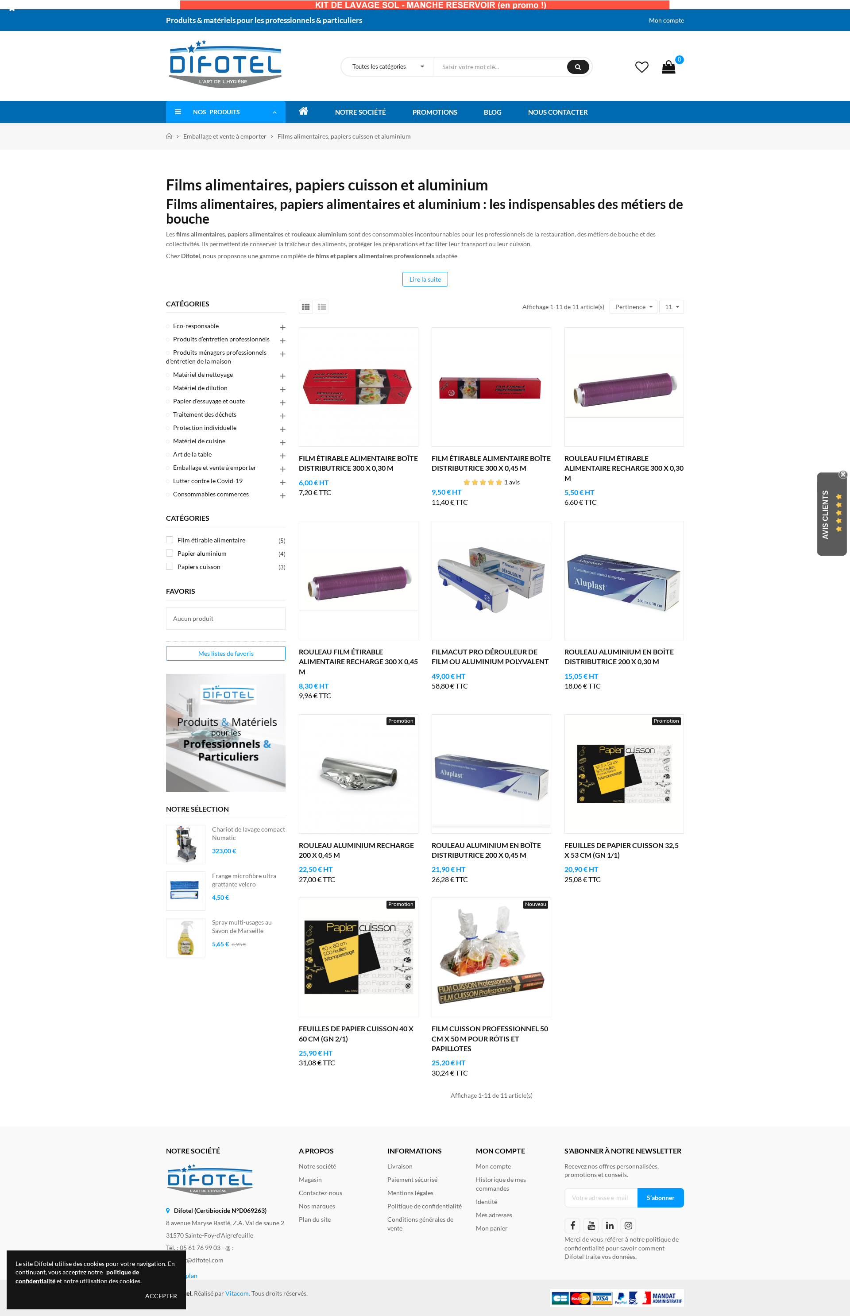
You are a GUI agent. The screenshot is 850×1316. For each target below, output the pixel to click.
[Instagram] (628, 1226)
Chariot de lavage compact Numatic (248, 833)
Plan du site (315, 1219)
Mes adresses (494, 1215)
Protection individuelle (204, 427)
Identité (486, 1201)
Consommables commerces (211, 494)
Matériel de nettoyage (203, 374)
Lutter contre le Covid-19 (208, 480)
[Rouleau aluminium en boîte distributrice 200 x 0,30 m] (624, 580)
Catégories (187, 304)
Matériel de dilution (200, 387)
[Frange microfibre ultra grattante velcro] (186, 891)
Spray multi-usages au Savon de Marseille (242, 926)
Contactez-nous (320, 1192)
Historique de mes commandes (501, 1184)
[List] (322, 307)
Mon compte (666, 20)
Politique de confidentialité (424, 1206)
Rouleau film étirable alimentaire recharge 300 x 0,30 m (624, 468)
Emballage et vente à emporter (214, 467)
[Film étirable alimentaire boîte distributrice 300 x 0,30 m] (358, 387)
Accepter (161, 1296)
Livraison (400, 1166)
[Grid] (306, 307)
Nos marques (317, 1206)
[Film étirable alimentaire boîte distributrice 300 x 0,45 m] (491, 387)
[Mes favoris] (642, 67)
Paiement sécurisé (412, 1179)
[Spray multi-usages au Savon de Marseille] (186, 937)
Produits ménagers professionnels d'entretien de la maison (216, 356)
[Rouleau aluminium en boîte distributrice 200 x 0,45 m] (491, 774)
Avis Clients (825, 514)
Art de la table (192, 454)
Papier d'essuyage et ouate (209, 401)
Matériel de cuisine (199, 441)
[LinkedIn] (610, 1226)
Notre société (317, 1166)
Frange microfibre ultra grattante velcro (244, 880)
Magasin (310, 1179)
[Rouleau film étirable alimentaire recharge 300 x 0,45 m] (358, 580)
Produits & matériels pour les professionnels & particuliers (264, 20)
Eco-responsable (196, 325)
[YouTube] (591, 1226)
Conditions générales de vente (420, 1223)
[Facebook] (572, 1226)
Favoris (180, 591)
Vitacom (237, 1293)
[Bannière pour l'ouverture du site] (425, 4)
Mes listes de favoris (226, 653)
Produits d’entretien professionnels (221, 339)
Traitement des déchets (204, 414)
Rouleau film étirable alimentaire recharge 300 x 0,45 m (358, 661)
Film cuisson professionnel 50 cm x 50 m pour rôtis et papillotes (490, 1038)
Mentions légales (410, 1192)
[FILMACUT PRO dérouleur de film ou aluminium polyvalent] (491, 580)
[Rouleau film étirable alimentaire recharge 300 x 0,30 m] (624, 387)
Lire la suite (425, 279)
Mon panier (492, 1228)
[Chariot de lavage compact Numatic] (186, 844)
